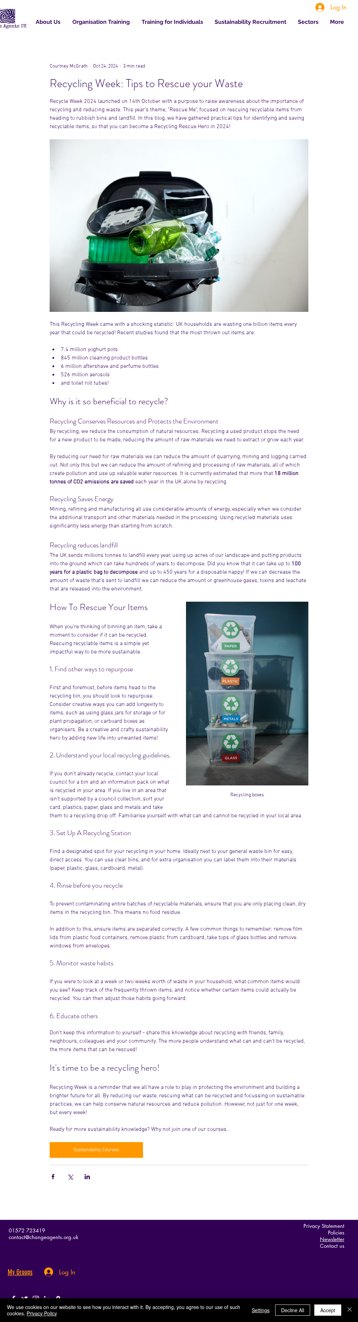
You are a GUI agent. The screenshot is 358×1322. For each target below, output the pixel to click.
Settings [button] (261, 1310)
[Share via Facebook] (53, 1176)
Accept (327, 1310)
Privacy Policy (42, 1313)
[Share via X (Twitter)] (70, 1176)
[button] (309, 22)
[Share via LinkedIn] (87, 1176)
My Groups (20, 1272)
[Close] (349, 1310)
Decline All (292, 1310)
